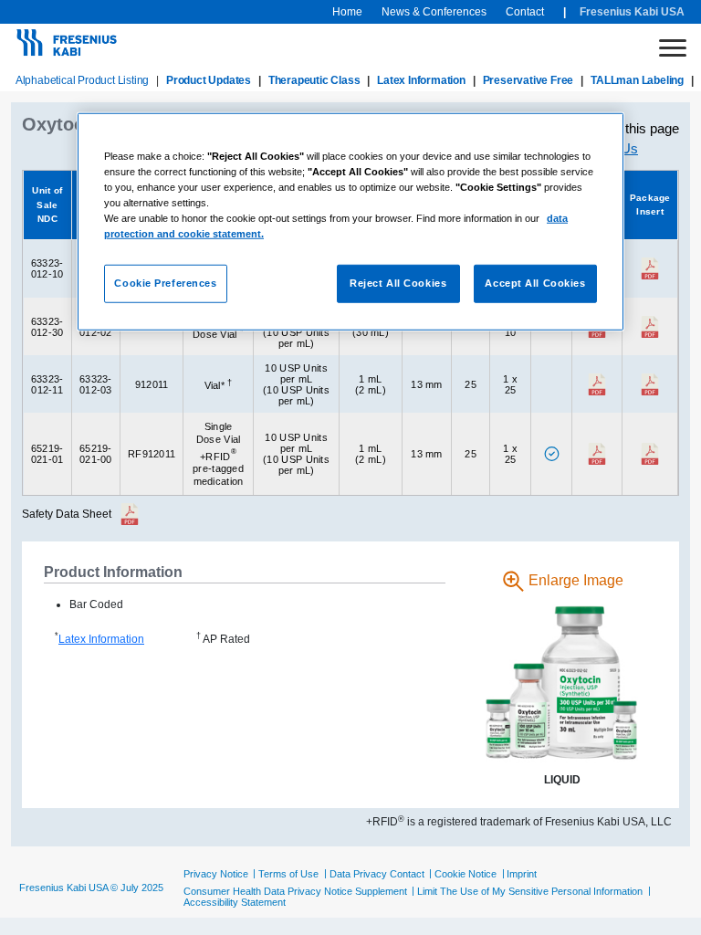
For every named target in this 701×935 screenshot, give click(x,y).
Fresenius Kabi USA (632, 11)
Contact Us (604, 148)
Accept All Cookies (535, 283)
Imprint (522, 873)
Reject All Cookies (398, 283)
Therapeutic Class (314, 80)
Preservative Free (528, 80)
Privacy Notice (215, 873)
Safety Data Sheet (66, 514)
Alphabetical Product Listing (82, 80)
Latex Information (421, 80)
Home (347, 11)
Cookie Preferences (165, 283)
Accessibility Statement (234, 902)
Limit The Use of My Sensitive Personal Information (530, 891)
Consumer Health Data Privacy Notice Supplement (295, 891)
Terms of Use (288, 873)
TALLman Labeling (637, 80)
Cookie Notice (465, 873)
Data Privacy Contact (377, 873)
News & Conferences (434, 11)
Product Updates (208, 80)
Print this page (636, 128)
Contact (525, 11)
